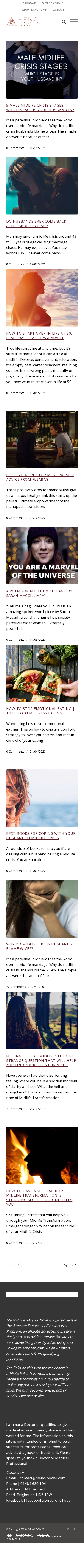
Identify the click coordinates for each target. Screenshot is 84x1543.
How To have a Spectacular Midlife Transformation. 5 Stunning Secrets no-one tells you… (39, 1198)
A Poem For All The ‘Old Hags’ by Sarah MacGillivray (39, 593)
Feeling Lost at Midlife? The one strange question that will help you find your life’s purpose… (41, 1060)
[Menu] (72, 21)
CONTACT (58, 9)
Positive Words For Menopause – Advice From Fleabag (40, 477)
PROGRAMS (29, 3)
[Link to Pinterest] (68, 1528)
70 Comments (16, 987)
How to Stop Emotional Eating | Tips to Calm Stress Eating (40, 711)
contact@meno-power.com (42, 1477)
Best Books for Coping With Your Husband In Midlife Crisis (41, 835)
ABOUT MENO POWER (34, 9)
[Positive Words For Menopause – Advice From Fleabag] (42, 439)
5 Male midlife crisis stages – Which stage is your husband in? (40, 107)
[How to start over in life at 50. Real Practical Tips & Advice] (42, 298)
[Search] (62, 21)
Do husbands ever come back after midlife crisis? (36, 223)
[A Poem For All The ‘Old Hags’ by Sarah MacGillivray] (42, 555)
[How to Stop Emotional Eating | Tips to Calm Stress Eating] (42, 673)
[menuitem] (30, 3)
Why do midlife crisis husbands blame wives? (39, 946)
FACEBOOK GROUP (52, 3)
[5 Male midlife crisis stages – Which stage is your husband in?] (42, 70)
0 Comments (15, 148)
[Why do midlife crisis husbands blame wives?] (42, 909)
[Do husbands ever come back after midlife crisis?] (42, 186)
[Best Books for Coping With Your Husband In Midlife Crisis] (42, 798)
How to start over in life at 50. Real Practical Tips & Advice (39, 335)
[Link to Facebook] (74, 1528)
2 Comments (15, 1109)
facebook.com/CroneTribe (48, 1500)
